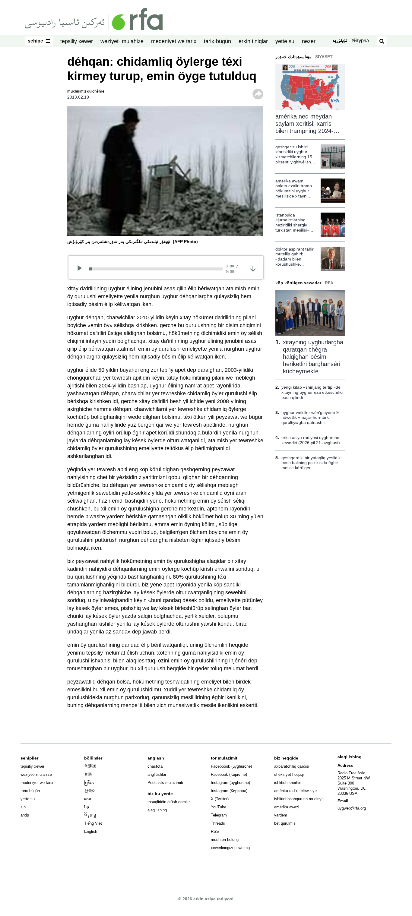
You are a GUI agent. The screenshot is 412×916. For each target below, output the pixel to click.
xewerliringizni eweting (230, 847)
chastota (155, 766)
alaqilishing (157, 810)
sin (23, 807)
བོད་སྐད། (90, 815)
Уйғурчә (360, 40)
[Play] (81, 269)
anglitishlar (156, 774)
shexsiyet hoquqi (289, 774)
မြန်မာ (89, 782)
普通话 (90, 766)
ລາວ (87, 799)
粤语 (88, 774)
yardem (280, 815)
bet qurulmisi (285, 823)
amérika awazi (286, 807)
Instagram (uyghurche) (230, 782)
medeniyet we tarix (173, 41)
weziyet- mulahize (122, 41)
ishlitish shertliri (287, 782)
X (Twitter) (220, 799)
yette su (284, 41)
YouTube (218, 807)
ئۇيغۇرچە (340, 41)
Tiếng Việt (93, 823)
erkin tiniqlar (253, 41)
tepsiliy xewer (76, 41)
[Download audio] (253, 268)
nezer (308, 41)
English (90, 831)
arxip (25, 815)
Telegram (219, 815)
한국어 (90, 790)
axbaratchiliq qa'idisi (291, 766)
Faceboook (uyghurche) (231, 766)
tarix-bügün (217, 41)
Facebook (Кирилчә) (229, 774)
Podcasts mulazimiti (165, 782)
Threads (218, 823)
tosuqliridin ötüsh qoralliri (169, 802)
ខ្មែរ (86, 807)
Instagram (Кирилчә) (229, 790)
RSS (215, 831)
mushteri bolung (225, 839)
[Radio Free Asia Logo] (94, 19)
